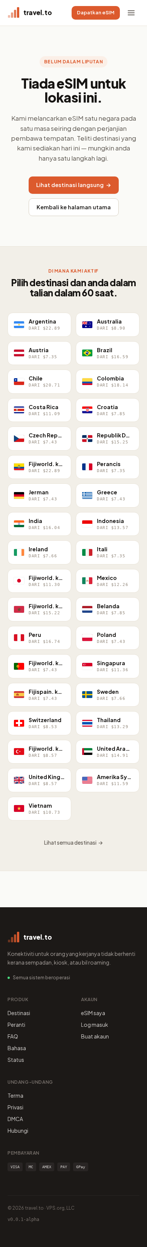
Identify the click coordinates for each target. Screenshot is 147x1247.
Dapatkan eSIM (96, 12)
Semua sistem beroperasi (41, 977)
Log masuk (94, 1024)
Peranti (16, 1024)
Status (16, 1059)
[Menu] (131, 13)
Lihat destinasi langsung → (73, 184)
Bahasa (17, 1048)
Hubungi (18, 1130)
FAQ (13, 1036)
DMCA (15, 1118)
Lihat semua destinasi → (73, 842)
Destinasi (19, 1012)
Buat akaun (95, 1036)
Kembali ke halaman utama (74, 207)
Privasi (15, 1107)
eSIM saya (93, 1012)
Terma (15, 1095)
